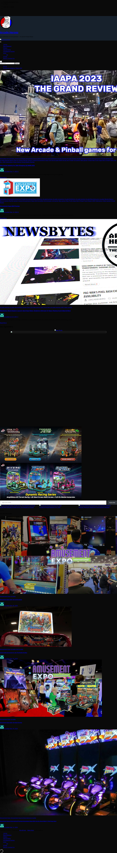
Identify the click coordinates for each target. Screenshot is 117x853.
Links (4, 53)
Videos (5, 48)
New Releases (7, 46)
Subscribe (112, 502)
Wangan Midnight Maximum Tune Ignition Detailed (94, 507)
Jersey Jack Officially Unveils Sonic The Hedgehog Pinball (17, 507)
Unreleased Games (9, 51)
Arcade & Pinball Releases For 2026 (49, 507)
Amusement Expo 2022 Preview (10, 206)
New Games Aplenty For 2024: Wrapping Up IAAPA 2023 (17, 165)
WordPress (22, 830)
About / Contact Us (9, 58)
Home (5, 44)
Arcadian (7, 171)
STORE (5, 57)
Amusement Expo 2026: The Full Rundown (11, 599)
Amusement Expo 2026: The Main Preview (11, 722)
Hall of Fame (7, 50)
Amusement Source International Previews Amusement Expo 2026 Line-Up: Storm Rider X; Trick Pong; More (28, 821)
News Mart (30, 830)
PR (7, 55)
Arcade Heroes (9, 32)
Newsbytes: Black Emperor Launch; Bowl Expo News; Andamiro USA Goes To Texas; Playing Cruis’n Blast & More (35, 311)
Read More (3, 177)
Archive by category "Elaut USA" (12, 68)
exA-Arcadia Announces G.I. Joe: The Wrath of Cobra (13, 652)
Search (17, 63)
